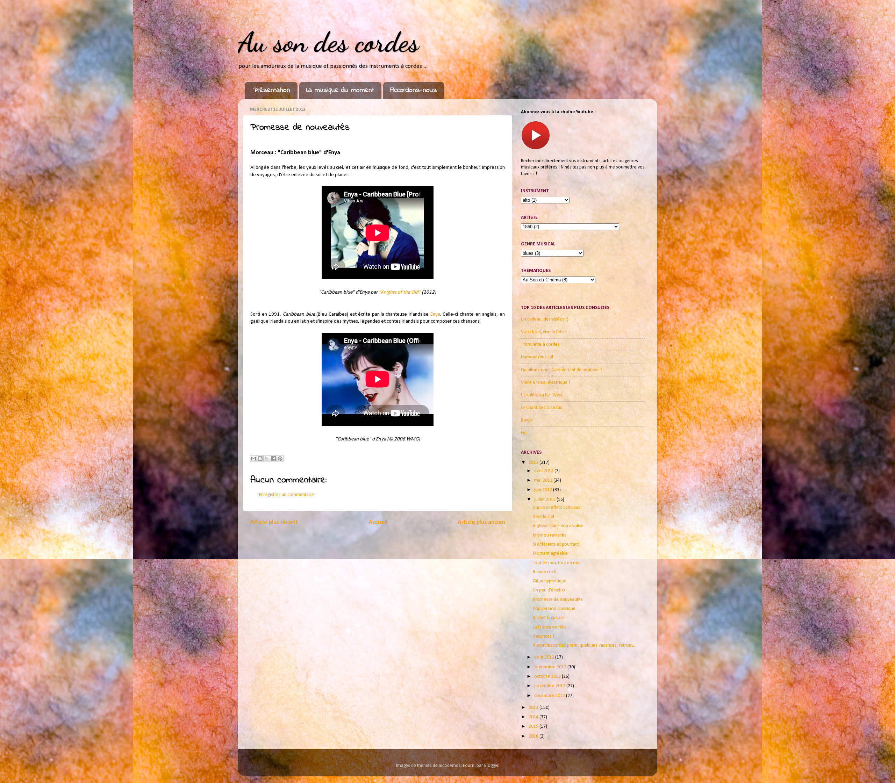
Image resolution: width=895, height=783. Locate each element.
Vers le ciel (543, 517)
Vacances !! (544, 636)
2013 (534, 707)
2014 (534, 717)
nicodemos (450, 765)
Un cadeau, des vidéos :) (544, 319)
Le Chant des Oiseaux (541, 407)
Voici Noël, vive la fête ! (543, 332)
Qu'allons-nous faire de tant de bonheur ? (561, 370)
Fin (524, 433)
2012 (534, 462)
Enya (435, 314)
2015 (534, 726)
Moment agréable (550, 553)
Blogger (491, 765)
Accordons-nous (413, 90)
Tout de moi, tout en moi (557, 563)
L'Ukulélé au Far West (542, 395)
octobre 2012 (548, 676)
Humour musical (537, 357)
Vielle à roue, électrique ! (545, 382)
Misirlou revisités (549, 535)
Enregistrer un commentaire (286, 495)
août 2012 (544, 657)
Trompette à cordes (540, 344)
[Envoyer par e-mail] (253, 458)
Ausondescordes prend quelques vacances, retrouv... (584, 645)
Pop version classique (554, 608)
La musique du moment (340, 90)
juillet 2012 (545, 499)
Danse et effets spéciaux (556, 507)
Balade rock (544, 572)
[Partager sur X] (266, 458)
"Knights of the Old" (400, 292)
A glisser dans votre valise (558, 526)
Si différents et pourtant (556, 544)
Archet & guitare (549, 618)
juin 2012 (543, 490)
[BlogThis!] (260, 458)
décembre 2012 (550, 696)
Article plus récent (274, 522)
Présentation (271, 90)
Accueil (377, 522)
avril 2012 (544, 471)
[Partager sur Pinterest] (280, 458)
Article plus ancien (481, 522)
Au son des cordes (328, 42)
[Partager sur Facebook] (273, 458)
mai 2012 (543, 480)
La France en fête (549, 627)
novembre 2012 (550, 686)
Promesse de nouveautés (558, 599)
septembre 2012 (550, 667)
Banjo (526, 420)
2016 (534, 736)
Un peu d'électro (549, 590)
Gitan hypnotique (549, 581)
